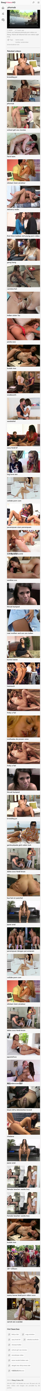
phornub (10, 103)
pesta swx (11, 342)
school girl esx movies (16, 130)
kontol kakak (12, 659)
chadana (10, 1136)
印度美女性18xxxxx (18, 1371)
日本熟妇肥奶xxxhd (15, 554)
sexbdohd (11, 421)
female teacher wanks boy (18, 1189)
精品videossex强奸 (15, 1083)
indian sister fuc (13, 315)
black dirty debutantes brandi (19, 1110)
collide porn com (14, 501)
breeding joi (12, 77)
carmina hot (12, 289)
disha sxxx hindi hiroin (16, 871)
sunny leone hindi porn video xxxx (21, 1295)
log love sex (12, 474)
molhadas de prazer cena (17, 739)
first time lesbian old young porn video (23, 236)
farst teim (11, 156)
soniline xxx (12, 580)
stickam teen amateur (16, 183)
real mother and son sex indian (20, 633)
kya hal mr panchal (15, 898)
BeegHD (8, 2)
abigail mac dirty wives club (21, 1365)
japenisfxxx (12, 1057)
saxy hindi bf (12, 448)
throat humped (13, 607)
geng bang (11, 262)
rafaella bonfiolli (33, 1340)
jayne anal (11, 924)
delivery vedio (13, 209)
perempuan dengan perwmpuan (20, 951)
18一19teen (12, 1269)
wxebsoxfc (11, 395)
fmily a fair (11, 713)
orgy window (29, 1334)
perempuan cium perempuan (19, 527)
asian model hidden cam (20, 1360)
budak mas (11, 368)
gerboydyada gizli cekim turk (19, 845)
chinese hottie (16, 1345)
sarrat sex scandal (14, 1322)
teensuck (11, 686)
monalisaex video (17, 1355)
